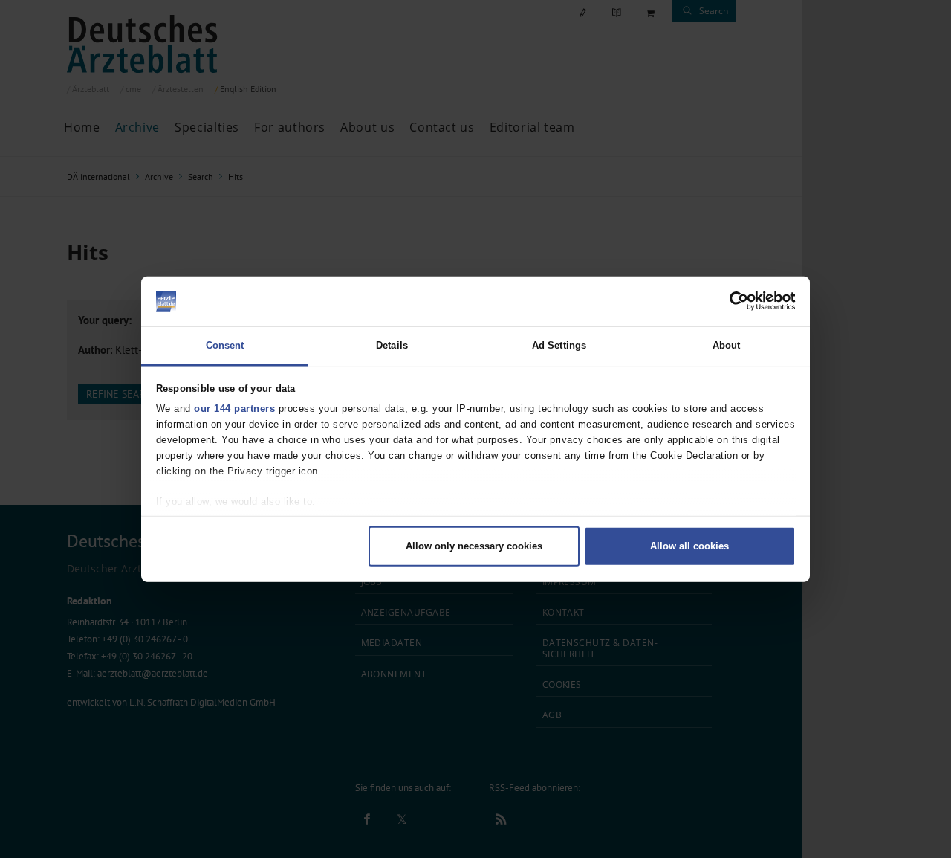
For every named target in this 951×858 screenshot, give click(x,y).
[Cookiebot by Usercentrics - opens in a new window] (731, 301)
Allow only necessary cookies (474, 546)
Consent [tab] (225, 344)
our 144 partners (234, 408)
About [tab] (727, 344)
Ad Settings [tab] (559, 344)
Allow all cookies (689, 546)
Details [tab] (392, 344)
